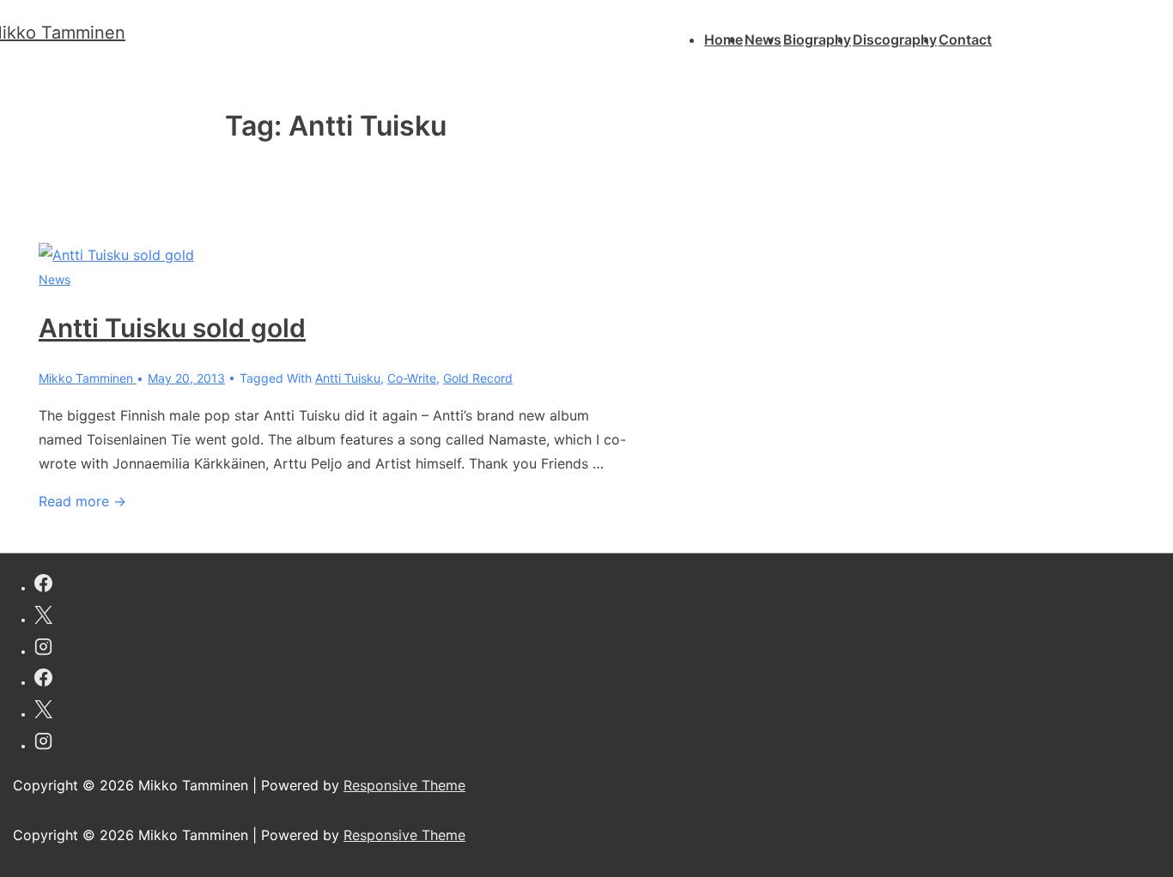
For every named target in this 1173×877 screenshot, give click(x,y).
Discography (895, 39)
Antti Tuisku (347, 378)
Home (723, 39)
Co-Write (411, 378)
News (763, 39)
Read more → (82, 501)
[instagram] (43, 649)
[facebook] (43, 585)
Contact (965, 39)
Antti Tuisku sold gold (172, 327)
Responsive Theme (404, 785)
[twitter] (43, 617)
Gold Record (478, 378)
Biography (817, 39)
